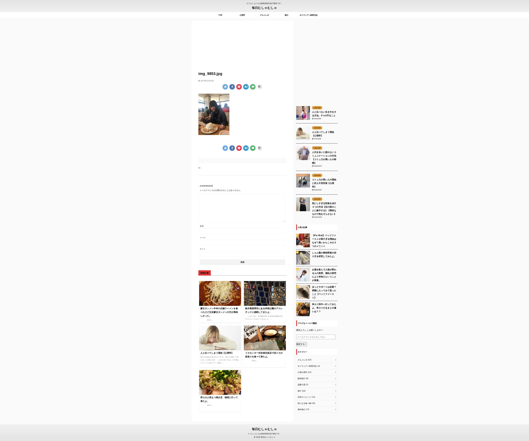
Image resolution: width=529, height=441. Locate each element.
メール (203, 237)
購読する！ (301, 344)
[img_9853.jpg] (246, 87)
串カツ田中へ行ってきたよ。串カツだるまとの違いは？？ (324, 308)
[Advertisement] (242, 44)
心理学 (242, 15)
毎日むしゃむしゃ (264, 8)
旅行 (286, 15)
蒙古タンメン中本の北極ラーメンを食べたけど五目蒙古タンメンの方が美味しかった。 (219, 312)
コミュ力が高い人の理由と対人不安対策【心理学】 (324, 183)
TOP (220, 15)
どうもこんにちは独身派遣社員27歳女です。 (264, 434)
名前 (202, 226)
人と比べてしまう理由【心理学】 (217, 352)
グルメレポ (264, 15)
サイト (203, 249)
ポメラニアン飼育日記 (309, 15)
